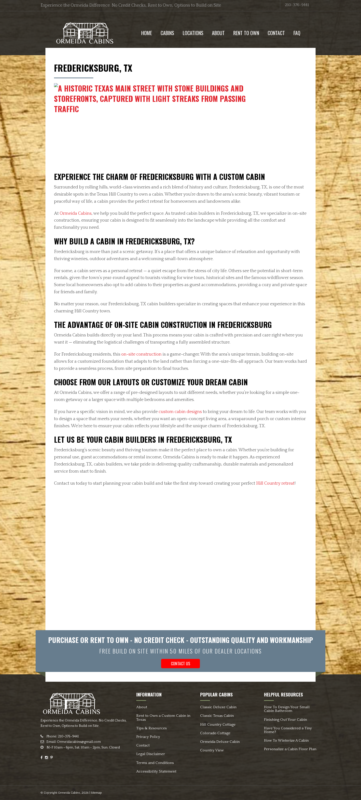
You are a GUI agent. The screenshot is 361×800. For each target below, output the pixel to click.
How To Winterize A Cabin (286, 740)
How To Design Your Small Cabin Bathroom (287, 709)
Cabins (167, 33)
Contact (276, 33)
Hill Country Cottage (218, 724)
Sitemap (96, 792)
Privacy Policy (148, 737)
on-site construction (141, 354)
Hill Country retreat (275, 483)
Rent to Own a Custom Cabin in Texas (163, 717)
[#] (84, 32)
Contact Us (180, 664)
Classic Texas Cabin (217, 716)
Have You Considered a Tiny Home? (288, 730)
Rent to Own (246, 33)
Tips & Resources (151, 728)
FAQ (296, 33)
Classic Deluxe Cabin (218, 707)
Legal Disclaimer (150, 754)
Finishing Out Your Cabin (285, 720)
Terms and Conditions (155, 763)
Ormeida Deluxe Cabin (220, 742)
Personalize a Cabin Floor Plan (290, 749)
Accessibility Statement (156, 771)
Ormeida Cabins (76, 213)
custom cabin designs (180, 411)
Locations (193, 33)
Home (146, 33)
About (218, 33)
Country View (212, 750)
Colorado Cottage (215, 733)
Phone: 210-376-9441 (62, 736)
